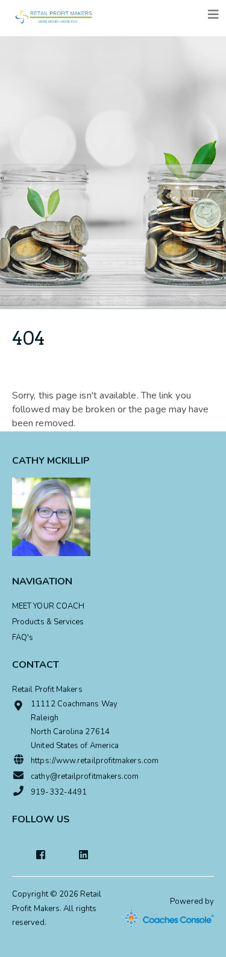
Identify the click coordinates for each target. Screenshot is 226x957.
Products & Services (48, 621)
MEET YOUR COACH (48, 606)
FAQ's (22, 637)
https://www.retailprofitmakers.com (95, 760)
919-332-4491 (59, 792)
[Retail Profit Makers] (53, 15)
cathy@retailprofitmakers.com (85, 776)
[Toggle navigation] (213, 15)
